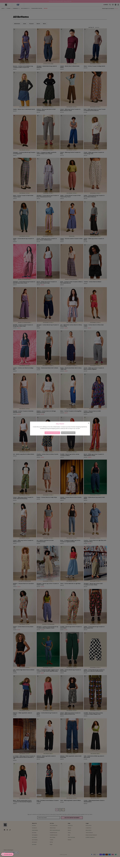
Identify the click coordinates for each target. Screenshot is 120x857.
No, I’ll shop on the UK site (68, 432)
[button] (7, 854)
